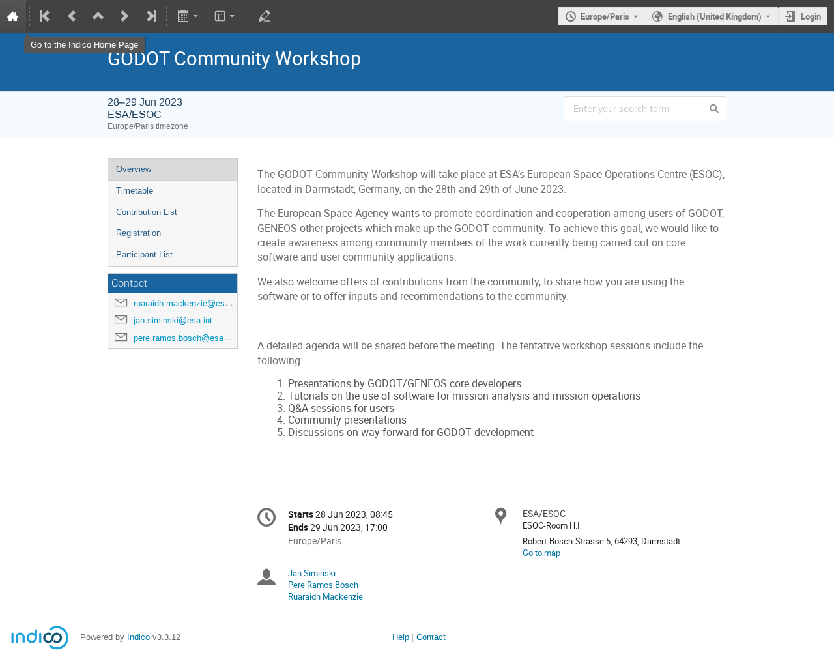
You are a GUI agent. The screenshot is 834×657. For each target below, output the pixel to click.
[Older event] (72, 16)
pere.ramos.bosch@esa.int (184, 337)
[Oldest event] (46, 16)
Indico (138, 637)
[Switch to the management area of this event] (265, 16)
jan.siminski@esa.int (173, 320)
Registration (138, 233)
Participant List (144, 254)
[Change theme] (225, 16)
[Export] (188, 16)
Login (811, 16)
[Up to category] (98, 16)
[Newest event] (150, 16)
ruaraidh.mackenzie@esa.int (187, 303)
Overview (133, 169)
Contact (431, 637)
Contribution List (146, 212)
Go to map (541, 553)
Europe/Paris (605, 16)
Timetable (134, 191)
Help (400, 637)
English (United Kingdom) (715, 16)
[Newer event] (124, 16)
